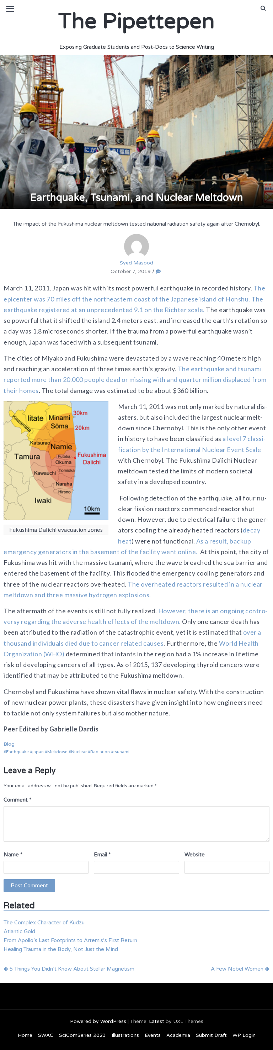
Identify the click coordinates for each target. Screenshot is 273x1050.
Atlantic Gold (19, 931)
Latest (156, 1021)
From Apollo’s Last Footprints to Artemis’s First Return (70, 940)
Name (13, 854)
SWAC (45, 1035)
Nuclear (79, 751)
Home (25, 1035)
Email (102, 854)
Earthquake (17, 751)
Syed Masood (136, 263)
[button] (263, 8)
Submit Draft (211, 1035)
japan (38, 751)
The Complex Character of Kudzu (44, 922)
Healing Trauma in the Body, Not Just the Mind (61, 949)
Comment (17, 800)
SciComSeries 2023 (82, 1035)
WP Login (244, 1035)
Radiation (100, 751)
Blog (9, 744)
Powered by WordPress (98, 1021)
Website (194, 854)
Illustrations (125, 1035)
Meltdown (57, 751)
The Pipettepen (136, 21)
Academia (178, 1035)
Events (153, 1035)
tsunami (121, 751)
